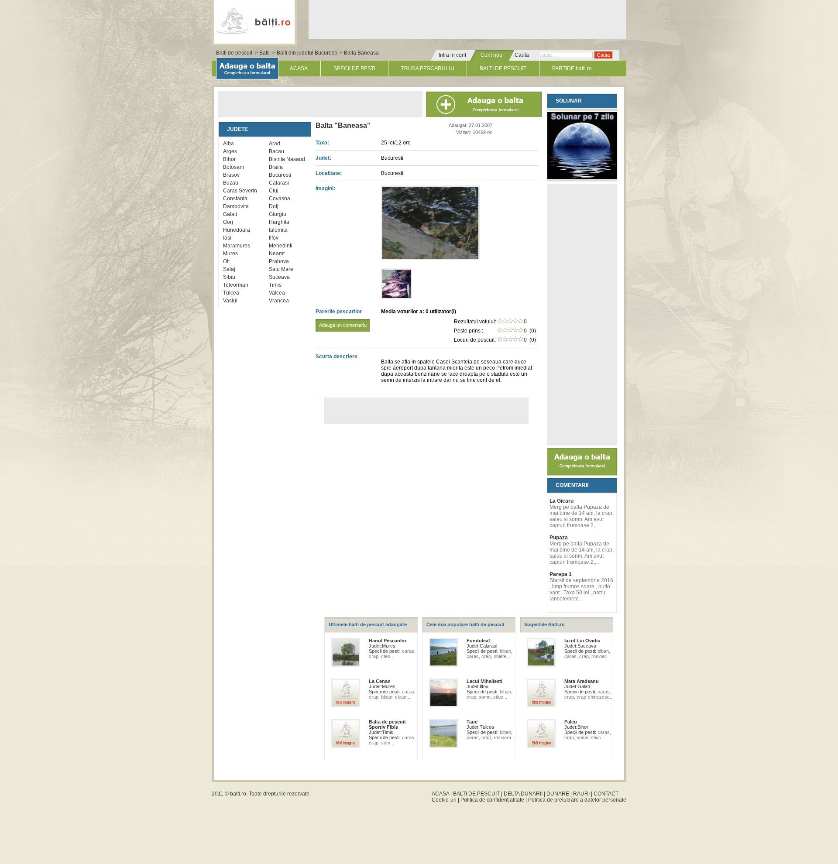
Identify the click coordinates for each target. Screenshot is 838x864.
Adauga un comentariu (343, 325)
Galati (230, 214)
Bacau (276, 151)
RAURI (581, 794)
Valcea (277, 293)
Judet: (323, 158)
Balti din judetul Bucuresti (307, 53)
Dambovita (236, 206)
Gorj (228, 222)
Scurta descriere (336, 356)
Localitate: (329, 173)
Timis (275, 285)
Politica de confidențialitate (492, 800)
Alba (228, 144)
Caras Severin (240, 191)
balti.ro (238, 794)
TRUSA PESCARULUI (427, 68)
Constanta (235, 198)
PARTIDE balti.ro (572, 68)
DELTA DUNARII (523, 794)
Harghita (279, 222)
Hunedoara (236, 230)
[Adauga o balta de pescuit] (582, 474)
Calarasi (279, 183)
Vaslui (230, 301)
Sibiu (229, 277)
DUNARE (557, 794)
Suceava (279, 277)
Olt (226, 261)
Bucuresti (280, 175)
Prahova (279, 261)
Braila (276, 167)
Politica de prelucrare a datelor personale (577, 800)
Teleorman (235, 285)
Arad (274, 144)
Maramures (236, 246)
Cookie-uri (444, 800)
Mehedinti (280, 246)
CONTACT (606, 794)
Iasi (227, 238)
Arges (230, 151)
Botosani (233, 167)
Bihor (229, 159)
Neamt (277, 253)
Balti (264, 53)
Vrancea (279, 301)
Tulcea (231, 293)
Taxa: (322, 143)
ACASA (299, 68)
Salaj (229, 269)
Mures (230, 253)
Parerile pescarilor (341, 318)
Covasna (279, 198)
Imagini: (325, 188)
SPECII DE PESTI (354, 68)
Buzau (230, 183)
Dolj (273, 206)
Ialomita (278, 230)
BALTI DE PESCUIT (503, 68)
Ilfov (273, 238)
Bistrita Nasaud (287, 159)
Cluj (273, 191)
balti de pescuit (254, 20)
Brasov (231, 175)
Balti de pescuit (234, 53)
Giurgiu (277, 214)
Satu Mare (281, 269)
